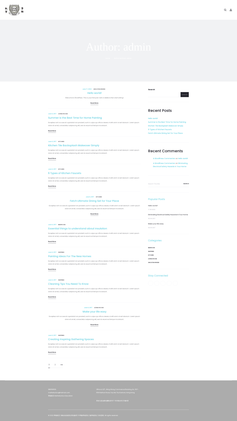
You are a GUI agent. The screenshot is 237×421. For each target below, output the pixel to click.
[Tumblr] (162, 283)
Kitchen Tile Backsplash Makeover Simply (73, 145)
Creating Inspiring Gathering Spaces (71, 339)
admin (129, 58)
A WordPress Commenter (164, 158)
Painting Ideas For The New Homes (69, 256)
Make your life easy (94, 311)
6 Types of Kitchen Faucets (64, 173)
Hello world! (94, 93)
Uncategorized (99, 89)
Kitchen (61, 141)
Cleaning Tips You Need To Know (68, 284)
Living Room (63, 114)
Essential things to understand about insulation (77, 228)
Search (151, 89)
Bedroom (61, 225)
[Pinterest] (169, 283)
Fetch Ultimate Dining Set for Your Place (94, 201)
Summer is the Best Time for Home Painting (75, 117)
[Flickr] (175, 283)
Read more (94, 103)
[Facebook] (150, 283)
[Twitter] (156, 283)
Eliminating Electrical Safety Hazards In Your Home (168, 214)
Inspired (61, 252)
